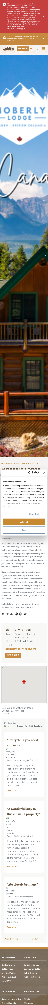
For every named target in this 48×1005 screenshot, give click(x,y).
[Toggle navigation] (44, 48)
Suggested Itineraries (11, 999)
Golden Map (7, 969)
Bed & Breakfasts (30, 463)
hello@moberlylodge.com (20, 648)
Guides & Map (8, 965)
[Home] (8, 48)
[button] (45, 254)
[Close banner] (44, 473)
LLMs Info (6, 981)
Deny (24, 530)
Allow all (24, 522)
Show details (34, 514)
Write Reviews (11, 939)
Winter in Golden (32, 977)
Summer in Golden (32, 969)
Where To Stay (13, 463)
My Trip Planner (8, 973)
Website (13, 655)
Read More (11, 791)
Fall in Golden (30, 973)
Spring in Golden (31, 965)
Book (24, 48)
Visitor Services (8, 977)
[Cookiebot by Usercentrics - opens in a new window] (29, 473)
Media (27, 999)
